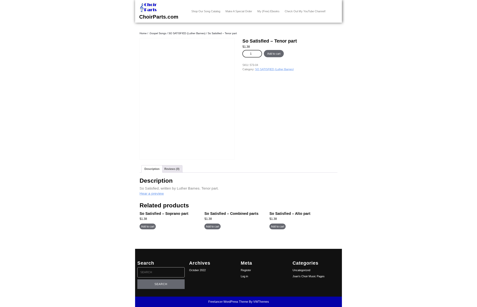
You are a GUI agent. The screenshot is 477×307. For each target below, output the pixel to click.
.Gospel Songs (157, 33)
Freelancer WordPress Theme (228, 301)
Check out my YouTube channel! (305, 11)
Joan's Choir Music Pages (309, 276)
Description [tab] (151, 168)
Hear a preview (152, 193)
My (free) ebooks (268, 11)
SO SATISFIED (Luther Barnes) (187, 33)
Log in (244, 276)
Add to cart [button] (147, 226)
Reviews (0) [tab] (171, 168)
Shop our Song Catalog (205, 11)
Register (246, 270)
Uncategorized (301, 270)
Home (143, 33)
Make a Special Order (238, 11)
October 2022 (197, 270)
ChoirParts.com (158, 17)
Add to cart (273, 53)
